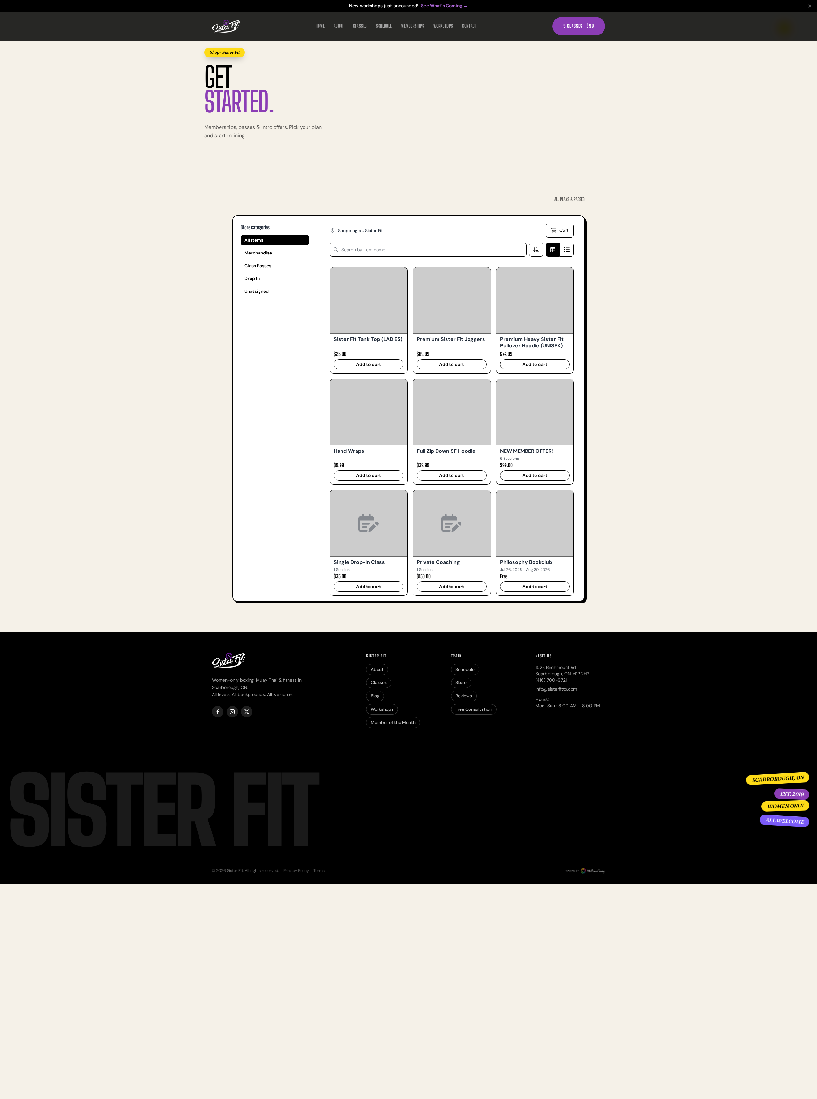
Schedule (384, 26)
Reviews (463, 696)
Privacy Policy (296, 870)
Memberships (412, 26)
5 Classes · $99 (578, 26)
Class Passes (257, 266)
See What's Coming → (444, 6)
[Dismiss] (809, 6)
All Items (253, 240)
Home (320, 26)
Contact (469, 26)
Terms (319, 870)
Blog (375, 696)
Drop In (252, 278)
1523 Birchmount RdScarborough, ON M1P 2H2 (562, 670)
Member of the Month (393, 722)
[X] (246, 711)
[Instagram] (232, 711)
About (339, 26)
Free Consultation (473, 709)
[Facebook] (217, 711)
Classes (360, 26)
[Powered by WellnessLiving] (584, 871)
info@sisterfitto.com (556, 689)
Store (461, 682)
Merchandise (258, 253)
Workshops (443, 26)
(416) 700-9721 (551, 680)
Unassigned (256, 291)
